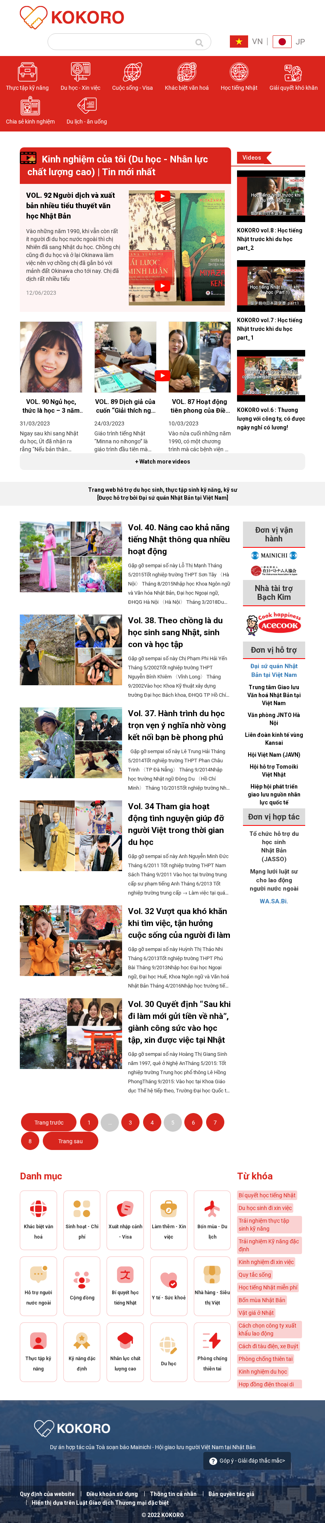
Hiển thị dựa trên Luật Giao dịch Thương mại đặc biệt (100, 1503)
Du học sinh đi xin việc (265, 1208)
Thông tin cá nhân (173, 1494)
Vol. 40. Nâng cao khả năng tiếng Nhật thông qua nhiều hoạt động (179, 539)
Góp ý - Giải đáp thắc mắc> (252, 1460)
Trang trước (48, 1122)
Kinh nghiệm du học (263, 1371)
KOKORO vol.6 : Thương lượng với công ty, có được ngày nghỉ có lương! (271, 419)
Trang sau (70, 1141)
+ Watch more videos (162, 461)
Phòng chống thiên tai (265, 1359)
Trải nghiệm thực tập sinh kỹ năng (264, 1225)
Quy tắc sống (255, 1275)
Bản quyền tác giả (231, 1494)
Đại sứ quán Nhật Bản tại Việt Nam (274, 670)
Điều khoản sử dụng (112, 1494)
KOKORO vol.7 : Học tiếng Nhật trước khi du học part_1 (269, 329)
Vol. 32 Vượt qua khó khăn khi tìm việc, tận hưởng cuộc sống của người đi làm (179, 923)
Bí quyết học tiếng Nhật (267, 1195)
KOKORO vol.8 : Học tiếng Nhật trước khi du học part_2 (269, 239)
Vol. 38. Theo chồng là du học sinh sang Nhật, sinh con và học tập (175, 632)
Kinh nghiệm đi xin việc (266, 1262)
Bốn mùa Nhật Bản (262, 1300)
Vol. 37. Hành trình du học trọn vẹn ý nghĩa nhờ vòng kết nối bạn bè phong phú (177, 725)
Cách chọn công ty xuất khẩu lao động (267, 1329)
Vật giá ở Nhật (256, 1313)
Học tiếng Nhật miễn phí (268, 1287)
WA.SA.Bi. (274, 901)
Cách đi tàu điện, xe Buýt (268, 1346)
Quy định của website (47, 1494)
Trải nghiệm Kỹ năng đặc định (269, 1245)
